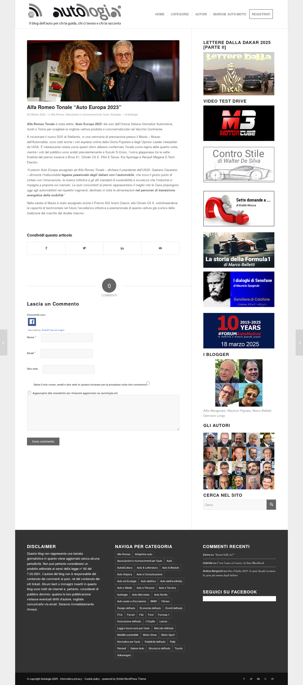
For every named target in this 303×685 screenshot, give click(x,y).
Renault (121, 648)
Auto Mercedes (141, 594)
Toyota (179, 648)
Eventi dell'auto (174, 608)
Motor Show (150, 635)
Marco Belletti (261, 410)
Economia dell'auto (150, 608)
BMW (154, 601)
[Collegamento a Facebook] (244, 678)
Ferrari (131, 614)
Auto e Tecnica (167, 587)
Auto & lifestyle (170, 567)
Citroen (165, 601)
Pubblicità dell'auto (155, 641)
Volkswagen (124, 655)
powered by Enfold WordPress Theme (124, 679)
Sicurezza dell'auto (159, 648)
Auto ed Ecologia (126, 581)
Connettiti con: (36, 314)
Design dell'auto (126, 608)
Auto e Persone (145, 587)
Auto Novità (160, 594)
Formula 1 (163, 614)
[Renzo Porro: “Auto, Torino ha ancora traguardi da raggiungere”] (299, 342)
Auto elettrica (148, 581)
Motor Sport (168, 635)
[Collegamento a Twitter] (251, 678)
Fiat (141, 614)
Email (31, 353)
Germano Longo (214, 415)
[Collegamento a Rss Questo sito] (265, 678)
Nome (31, 337)
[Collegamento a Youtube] (258, 678)
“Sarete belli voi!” (224, 554)
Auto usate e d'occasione (131, 601)
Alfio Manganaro (214, 410)
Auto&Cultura (124, 567)
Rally (173, 641)
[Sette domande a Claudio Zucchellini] (3, 342)
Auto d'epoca (124, 574)
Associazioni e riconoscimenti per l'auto (87, 114)
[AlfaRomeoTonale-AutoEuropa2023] (103, 70)
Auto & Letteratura (147, 567)
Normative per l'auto (128, 641)
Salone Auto (137, 648)
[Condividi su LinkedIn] (122, 248)
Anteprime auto (143, 554)
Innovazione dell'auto (129, 621)
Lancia (163, 621)
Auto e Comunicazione (149, 574)
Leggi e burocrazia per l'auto (133, 628)
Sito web (32, 368)
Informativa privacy (71, 679)
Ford (150, 614)
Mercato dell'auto (164, 628)
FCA (119, 614)
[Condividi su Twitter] (84, 248)
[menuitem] (160, 14)
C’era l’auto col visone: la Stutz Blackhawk (240, 563)
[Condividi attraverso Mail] (160, 248)
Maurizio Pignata (238, 410)
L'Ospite (150, 621)
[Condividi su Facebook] (46, 248)
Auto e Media (124, 587)
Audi (169, 560)
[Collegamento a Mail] (272, 678)
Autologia (116, 114)
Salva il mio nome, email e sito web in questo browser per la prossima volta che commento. (90, 384)
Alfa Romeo (57, 114)
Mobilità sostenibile (127, 635)
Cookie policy (92, 679)
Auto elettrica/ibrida (171, 581)
